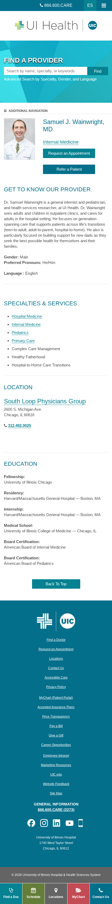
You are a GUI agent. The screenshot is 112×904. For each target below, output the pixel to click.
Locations (56, 659)
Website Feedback (56, 784)
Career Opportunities (56, 745)
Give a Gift (56, 735)
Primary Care (23, 340)
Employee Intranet (56, 755)
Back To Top (56, 584)
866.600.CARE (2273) (56, 810)
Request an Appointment (69, 153)
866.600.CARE (58, 5)
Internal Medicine (61, 142)
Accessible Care (56, 677)
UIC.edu (56, 774)
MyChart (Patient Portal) (56, 698)
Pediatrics (20, 332)
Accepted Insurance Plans (56, 707)
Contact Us (56, 668)
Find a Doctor (56, 640)
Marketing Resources (56, 765)
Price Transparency (56, 716)
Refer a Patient (69, 169)
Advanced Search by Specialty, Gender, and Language (50, 79)
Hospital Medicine (27, 316)
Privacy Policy (56, 687)
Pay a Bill (56, 726)
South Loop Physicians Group (45, 401)
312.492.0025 (19, 425)
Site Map (56, 793)
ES (90, 5)
